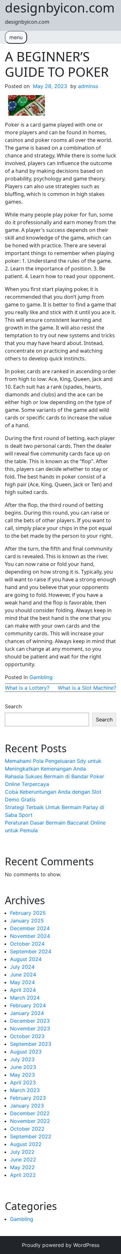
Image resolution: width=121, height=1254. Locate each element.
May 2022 (22, 1167)
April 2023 (23, 1082)
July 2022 (22, 1152)
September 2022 (30, 1136)
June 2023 (23, 1067)
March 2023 (25, 1090)
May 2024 (22, 982)
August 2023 (26, 1051)
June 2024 (23, 974)
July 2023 (22, 1059)
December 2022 (30, 1113)
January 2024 (27, 1013)
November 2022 (30, 1121)
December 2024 (30, 928)
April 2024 (23, 990)
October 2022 (27, 1129)
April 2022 (23, 1175)
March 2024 (25, 997)
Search (13, 706)
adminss (88, 86)
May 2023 (22, 1075)
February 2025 (28, 913)
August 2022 (26, 1144)
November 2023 (30, 1028)
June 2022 (23, 1159)
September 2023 (30, 1044)
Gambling (41, 677)
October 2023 (27, 1036)
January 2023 (27, 1105)
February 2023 (28, 1098)
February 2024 (28, 1005)
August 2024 (26, 959)
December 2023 (30, 1021)
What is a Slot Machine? (87, 687)
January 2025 (27, 920)
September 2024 (30, 951)
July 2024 (22, 967)
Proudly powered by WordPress (60, 1245)
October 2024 (27, 943)
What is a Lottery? (27, 687)
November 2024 (30, 936)
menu (16, 37)
